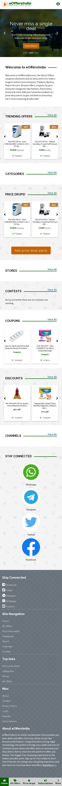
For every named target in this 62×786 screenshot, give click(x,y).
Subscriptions (45, 783)
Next (57, 136)
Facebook (31, 559)
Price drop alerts (11, 631)
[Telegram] (31, 496)
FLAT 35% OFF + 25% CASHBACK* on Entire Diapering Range (45, 348)
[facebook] (31, 547)
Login (5, 711)
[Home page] (16, 4)
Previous (5, 136)
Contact (6, 701)
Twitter (31, 534)
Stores (5, 641)
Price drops (29, 783)
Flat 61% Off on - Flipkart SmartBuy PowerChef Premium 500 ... (45, 143)
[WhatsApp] (31, 471)
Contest (6, 651)
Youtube (9, 606)
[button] (4, 33)
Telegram (31, 509)
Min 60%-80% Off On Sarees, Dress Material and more (17, 404)
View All (52, 115)
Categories (8, 636)
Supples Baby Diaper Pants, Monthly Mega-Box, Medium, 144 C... (45, 405)
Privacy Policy (9, 706)
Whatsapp (31, 484)
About (5, 696)
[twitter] (31, 522)
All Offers (15, 783)
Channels (7, 646)
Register (6, 716)
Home (4, 783)
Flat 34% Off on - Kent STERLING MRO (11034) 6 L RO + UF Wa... (17, 143)
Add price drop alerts (31, 250)
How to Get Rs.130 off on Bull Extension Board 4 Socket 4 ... (17, 347)
